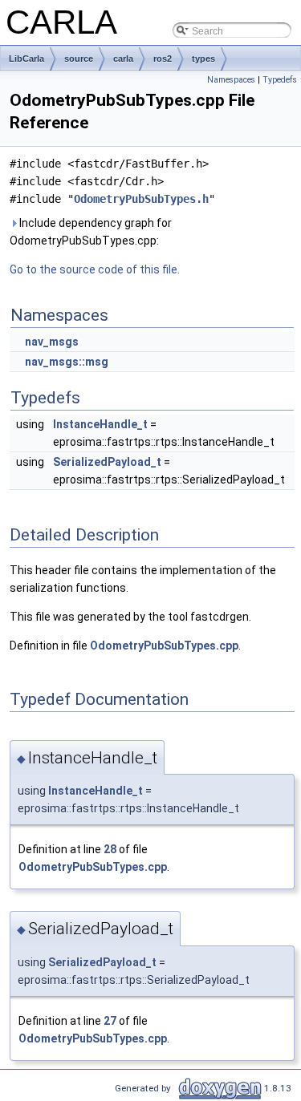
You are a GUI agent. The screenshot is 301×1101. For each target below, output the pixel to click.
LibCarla (26, 58)
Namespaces (231, 80)
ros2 (162, 58)
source (78, 58)
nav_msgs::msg (66, 361)
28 (110, 849)
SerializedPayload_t (107, 461)
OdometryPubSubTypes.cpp (164, 645)
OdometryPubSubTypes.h (141, 198)
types (203, 58)
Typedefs (279, 80)
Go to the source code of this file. (95, 269)
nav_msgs (52, 341)
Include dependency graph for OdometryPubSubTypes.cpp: (91, 232)
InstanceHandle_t (100, 424)
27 (110, 1020)
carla (123, 58)
